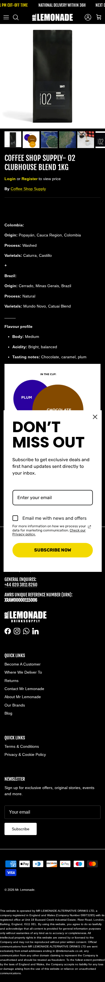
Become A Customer (22, 664)
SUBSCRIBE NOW (52, 550)
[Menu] (6, 17)
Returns (11, 680)
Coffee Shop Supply (28, 189)
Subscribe (20, 829)
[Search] (18, 17)
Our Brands (14, 705)
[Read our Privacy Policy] (89, 526)
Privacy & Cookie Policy (25, 754)
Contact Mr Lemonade (24, 688)
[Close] (95, 417)
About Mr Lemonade (22, 697)
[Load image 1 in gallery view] (52, 76)
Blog (8, 713)
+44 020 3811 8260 (20, 584)
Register (30, 178)
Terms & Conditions (21, 746)
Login (10, 178)
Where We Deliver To (23, 672)
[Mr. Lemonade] (52, 17)
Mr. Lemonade (24, 889)
